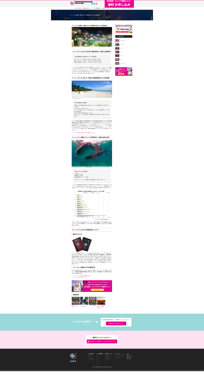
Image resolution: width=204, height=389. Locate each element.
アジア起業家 (107, 356)
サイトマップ (128, 358)
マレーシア (122, 48)
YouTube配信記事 (91, 359)
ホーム (72, 8)
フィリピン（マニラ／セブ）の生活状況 (84, 306)
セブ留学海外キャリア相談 (119, 356)
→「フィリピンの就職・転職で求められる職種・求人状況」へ (84, 132)
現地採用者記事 (90, 358)
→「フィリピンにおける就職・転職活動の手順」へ (81, 275)
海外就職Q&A (90, 355)
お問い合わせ (130, 8)
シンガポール (122, 40)
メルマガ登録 (117, 358)
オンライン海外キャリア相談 (119, 355)
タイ (120, 52)
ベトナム (121, 55)
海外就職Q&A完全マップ (86, 8)
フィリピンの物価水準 (92, 305)
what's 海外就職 (78, 8)
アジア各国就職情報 (96, 8)
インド (121, 59)
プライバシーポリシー (130, 356)
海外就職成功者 (107, 358)
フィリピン (122, 44)
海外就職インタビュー (106, 8)
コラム (89, 356)
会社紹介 (124, 8)
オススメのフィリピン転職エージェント (75, 306)
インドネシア (122, 63)
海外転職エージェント (109, 355)
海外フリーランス (108, 359)
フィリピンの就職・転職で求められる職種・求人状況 (101, 306)
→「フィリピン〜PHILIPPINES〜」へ (79, 277)
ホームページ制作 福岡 (200, 370)
